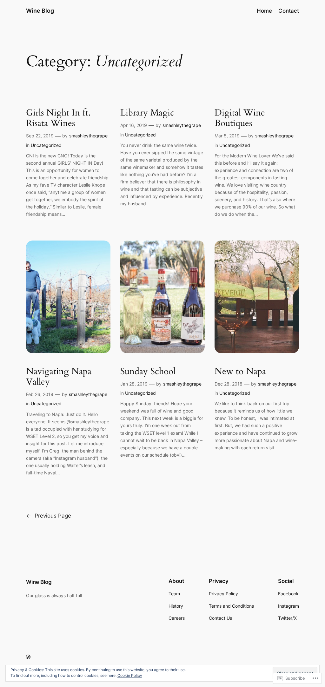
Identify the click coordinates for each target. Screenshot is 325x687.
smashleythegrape (88, 135)
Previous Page (48, 515)
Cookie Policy (129, 675)
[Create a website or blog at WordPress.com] (28, 657)
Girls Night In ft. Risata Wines (58, 118)
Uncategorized (46, 145)
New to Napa (240, 371)
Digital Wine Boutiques (240, 118)
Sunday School (148, 371)
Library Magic (147, 113)
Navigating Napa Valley (58, 376)
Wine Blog (40, 10)
